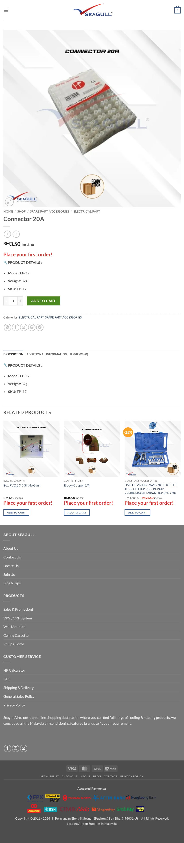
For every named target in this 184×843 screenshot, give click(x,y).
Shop (21, 211)
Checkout (70, 776)
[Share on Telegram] (40, 327)
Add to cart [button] (16, 512)
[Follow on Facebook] (7, 748)
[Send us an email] (23, 748)
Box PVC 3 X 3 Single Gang (21, 485)
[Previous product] (16, 234)
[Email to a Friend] (23, 327)
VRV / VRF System (17, 618)
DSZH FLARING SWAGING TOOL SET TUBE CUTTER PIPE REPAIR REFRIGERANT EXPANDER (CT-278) (151, 489)
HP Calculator (14, 670)
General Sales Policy (18, 696)
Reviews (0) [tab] (79, 354)
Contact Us (12, 557)
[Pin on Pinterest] (31, 327)
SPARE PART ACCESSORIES (49, 211)
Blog (97, 776)
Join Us (9, 574)
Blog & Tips (12, 583)
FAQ (7, 679)
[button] (6, 10)
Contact (110, 776)
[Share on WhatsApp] (7, 327)
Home (8, 211)
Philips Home (13, 644)
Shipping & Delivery (18, 687)
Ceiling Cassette (15, 635)
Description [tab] (13, 354)
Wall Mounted (14, 626)
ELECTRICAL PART (86, 211)
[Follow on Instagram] (15, 748)
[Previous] (3, 472)
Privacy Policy (14, 705)
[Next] (180, 472)
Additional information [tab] (46, 354)
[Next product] (7, 234)
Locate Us (11, 565)
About (85, 776)
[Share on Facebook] (15, 327)
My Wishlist (49, 776)
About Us (10, 548)
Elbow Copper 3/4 (76, 485)
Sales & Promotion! (18, 609)
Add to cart (43, 301)
